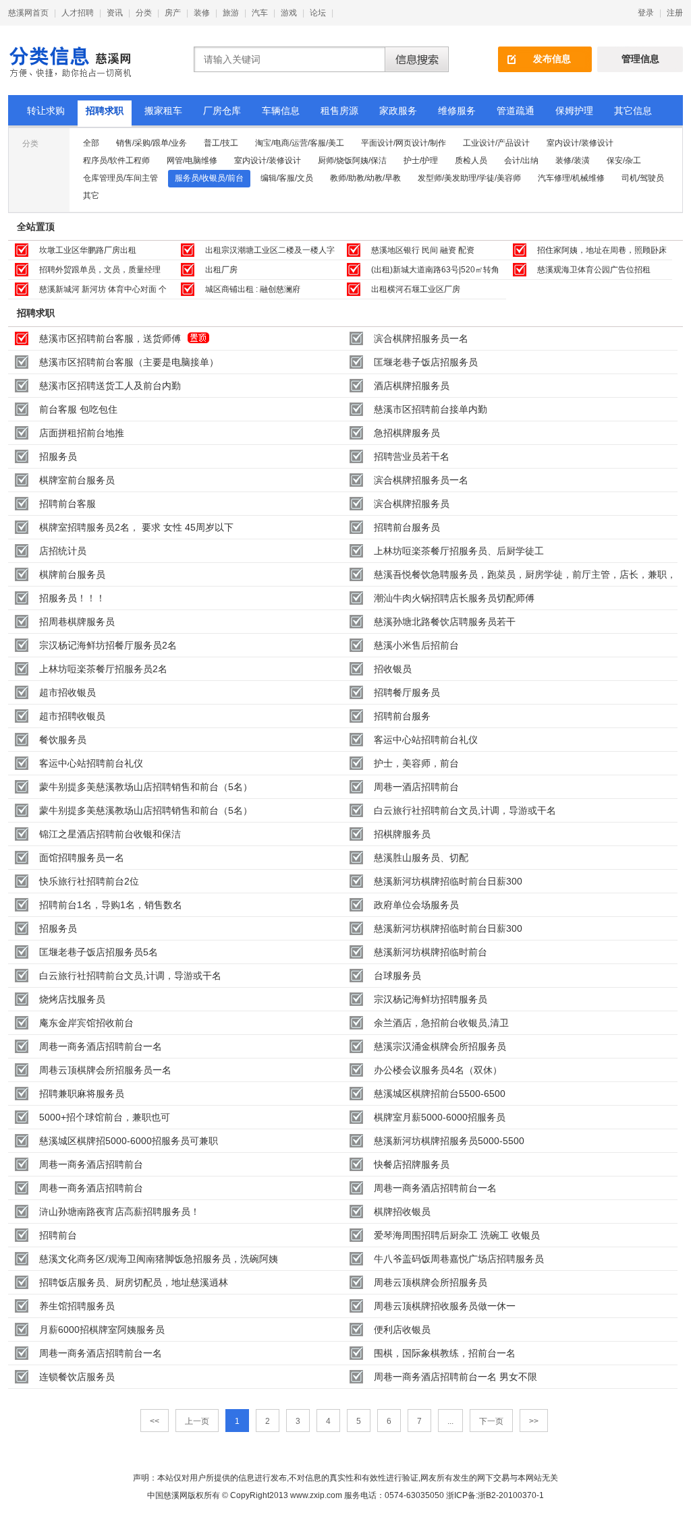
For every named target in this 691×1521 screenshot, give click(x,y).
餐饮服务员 (62, 739)
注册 (675, 13)
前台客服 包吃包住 (78, 409)
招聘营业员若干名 (411, 456)
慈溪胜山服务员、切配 (421, 857)
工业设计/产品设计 (496, 143)
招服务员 (58, 456)
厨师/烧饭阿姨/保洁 (352, 160)
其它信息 (633, 110)
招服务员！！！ (72, 598)
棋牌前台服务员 (72, 574)
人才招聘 (77, 13)
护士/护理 (421, 160)
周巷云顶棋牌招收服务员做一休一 (445, 1306)
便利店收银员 (402, 1329)
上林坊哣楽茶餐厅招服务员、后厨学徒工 (459, 550)
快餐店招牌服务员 (411, 1164)
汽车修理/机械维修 (571, 178)
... (450, 1421)
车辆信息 (281, 110)
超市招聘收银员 (72, 716)
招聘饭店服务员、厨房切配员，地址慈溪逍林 (133, 1282)
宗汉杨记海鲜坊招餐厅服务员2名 (108, 645)
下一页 (491, 1421)
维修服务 (457, 110)
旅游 (231, 13)
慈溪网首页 (28, 13)
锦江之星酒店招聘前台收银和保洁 (110, 834)
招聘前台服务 (402, 716)
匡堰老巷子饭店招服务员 (426, 362)
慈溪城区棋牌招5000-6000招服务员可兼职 (128, 1140)
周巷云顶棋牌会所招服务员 (430, 1282)
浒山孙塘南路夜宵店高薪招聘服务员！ (119, 1211)
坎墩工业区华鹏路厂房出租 (87, 250)
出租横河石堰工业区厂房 (415, 289)
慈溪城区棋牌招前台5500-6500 (439, 1093)
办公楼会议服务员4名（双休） (438, 1070)
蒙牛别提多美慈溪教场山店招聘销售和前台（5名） (145, 786)
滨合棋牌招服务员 (411, 503)
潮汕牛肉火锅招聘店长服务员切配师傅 (454, 598)
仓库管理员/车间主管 (120, 178)
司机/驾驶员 (642, 178)
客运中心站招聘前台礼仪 (426, 739)
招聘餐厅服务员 (407, 692)
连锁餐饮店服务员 (77, 1376)
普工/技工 (221, 143)
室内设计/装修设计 (580, 143)
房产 (173, 13)
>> (533, 1421)
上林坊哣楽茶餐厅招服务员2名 (103, 668)
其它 (91, 195)
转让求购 (46, 110)
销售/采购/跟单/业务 (151, 143)
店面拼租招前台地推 (81, 432)
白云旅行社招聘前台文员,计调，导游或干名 (465, 810)
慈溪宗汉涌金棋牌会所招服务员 (440, 1046)
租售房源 (339, 110)
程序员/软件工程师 (116, 160)
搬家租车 (163, 110)
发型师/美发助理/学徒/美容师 (469, 178)
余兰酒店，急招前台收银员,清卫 (441, 1022)
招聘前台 (58, 1235)
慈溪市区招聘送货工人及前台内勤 (110, 385)
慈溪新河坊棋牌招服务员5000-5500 (449, 1140)
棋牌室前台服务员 (77, 480)
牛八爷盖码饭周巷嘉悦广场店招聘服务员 (459, 1258)
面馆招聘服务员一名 (81, 857)
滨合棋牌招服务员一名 (421, 338)
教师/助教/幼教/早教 (365, 178)
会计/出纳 (521, 160)
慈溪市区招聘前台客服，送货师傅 (110, 338)
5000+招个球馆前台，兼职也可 (104, 1117)
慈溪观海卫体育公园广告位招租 (594, 269)
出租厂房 (221, 269)
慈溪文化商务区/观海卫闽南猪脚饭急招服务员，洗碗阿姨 (158, 1258)
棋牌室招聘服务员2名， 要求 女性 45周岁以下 (136, 527)
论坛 (318, 13)
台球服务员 (397, 975)
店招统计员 (62, 550)
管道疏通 (515, 110)
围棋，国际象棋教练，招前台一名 (445, 1353)
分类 (144, 13)
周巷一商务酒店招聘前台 (91, 1164)
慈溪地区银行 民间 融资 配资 (422, 250)
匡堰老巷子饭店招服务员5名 (98, 952)
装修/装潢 (572, 160)
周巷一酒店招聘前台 (416, 786)
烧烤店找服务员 (72, 999)
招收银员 (393, 668)
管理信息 (640, 58)
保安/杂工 (624, 160)
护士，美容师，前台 (416, 763)
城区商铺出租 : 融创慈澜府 (252, 289)
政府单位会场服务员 (416, 904)
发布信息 (552, 58)
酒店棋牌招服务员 (411, 385)
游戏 (289, 13)
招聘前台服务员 (407, 527)
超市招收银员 (67, 692)
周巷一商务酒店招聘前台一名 (100, 1046)
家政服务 (398, 110)
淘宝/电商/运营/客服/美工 (299, 143)
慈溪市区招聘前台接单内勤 (430, 409)
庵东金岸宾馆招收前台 (86, 1022)
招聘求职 (104, 110)
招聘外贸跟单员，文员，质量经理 (100, 269)
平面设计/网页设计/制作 (403, 143)
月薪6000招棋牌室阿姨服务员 (102, 1329)
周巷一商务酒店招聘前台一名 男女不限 (455, 1376)
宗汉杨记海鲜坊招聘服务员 (430, 999)
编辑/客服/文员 (286, 178)
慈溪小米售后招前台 (416, 645)
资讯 (115, 13)
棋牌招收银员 (402, 1211)
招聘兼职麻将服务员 (81, 1093)
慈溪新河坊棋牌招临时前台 (430, 952)
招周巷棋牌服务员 (77, 621)
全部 (91, 143)
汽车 (260, 13)
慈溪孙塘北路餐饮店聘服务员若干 (445, 621)
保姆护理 (574, 110)
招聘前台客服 (67, 503)
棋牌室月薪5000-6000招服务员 (439, 1117)
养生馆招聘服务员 (77, 1306)
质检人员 (471, 160)
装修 (202, 13)
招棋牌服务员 (402, 834)
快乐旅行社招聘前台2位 (89, 881)
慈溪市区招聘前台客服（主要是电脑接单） (129, 362)
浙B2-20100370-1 (511, 1495)
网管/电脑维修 (192, 160)
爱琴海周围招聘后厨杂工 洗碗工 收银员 (457, 1235)
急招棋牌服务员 (407, 432)
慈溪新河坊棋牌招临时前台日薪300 (448, 881)
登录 (646, 13)
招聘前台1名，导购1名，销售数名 (110, 904)
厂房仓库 (222, 110)
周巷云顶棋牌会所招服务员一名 (105, 1070)
